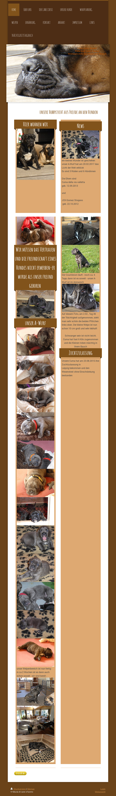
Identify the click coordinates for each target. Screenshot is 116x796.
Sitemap (31, 789)
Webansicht (100, 792)
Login (102, 789)
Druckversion (19, 789)
